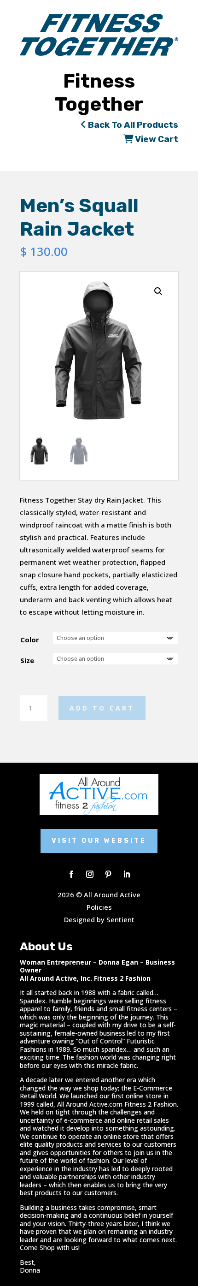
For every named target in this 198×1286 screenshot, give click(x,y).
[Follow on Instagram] (89, 874)
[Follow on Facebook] (71, 874)
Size (27, 660)
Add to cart (102, 708)
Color (29, 639)
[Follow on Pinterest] (108, 874)
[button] (158, 291)
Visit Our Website (99, 841)
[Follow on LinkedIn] (126, 874)
